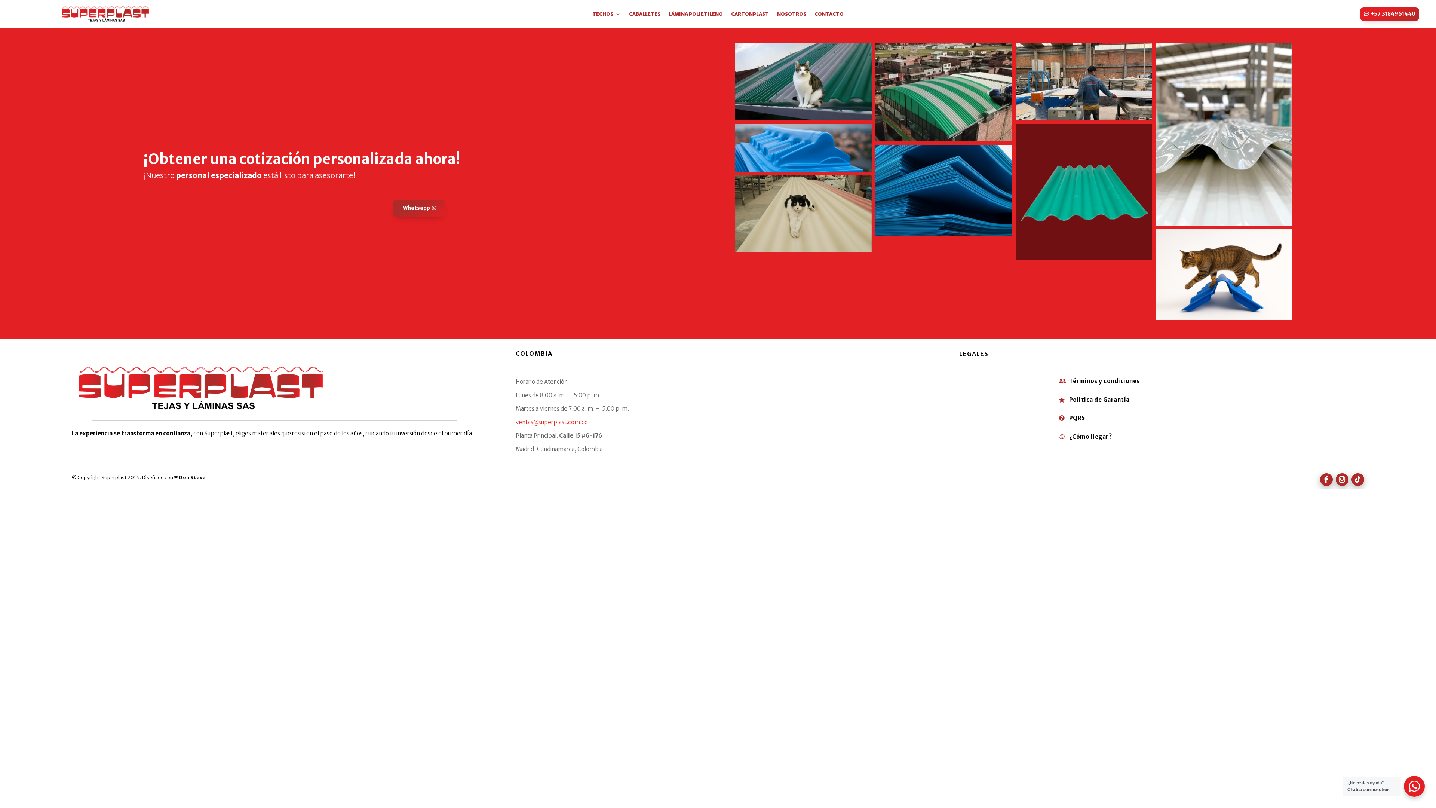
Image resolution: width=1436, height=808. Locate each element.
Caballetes (644, 14)
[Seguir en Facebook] (1326, 479)
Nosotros (791, 14)
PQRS (1077, 418)
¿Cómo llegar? (1090, 436)
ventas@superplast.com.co (552, 422)
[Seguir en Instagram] (1342, 479)
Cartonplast (750, 14)
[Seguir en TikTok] (1357, 479)
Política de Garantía (1099, 399)
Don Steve (192, 477)
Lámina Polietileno (696, 14)
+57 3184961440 (1393, 13)
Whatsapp (416, 208)
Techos (602, 14)
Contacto (829, 14)
